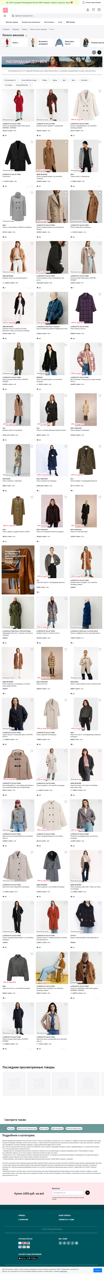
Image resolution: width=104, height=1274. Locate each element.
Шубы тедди (44, 1128)
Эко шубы (11, 1128)
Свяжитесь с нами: (66, 1220)
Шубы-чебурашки (57, 1128)
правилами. (63, 1271)
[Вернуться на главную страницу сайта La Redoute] (5, 10)
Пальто (52, 29)
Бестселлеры (49, 22)
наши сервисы (64, 1215)
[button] (99, 9)
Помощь (21, 1215)
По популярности (10, 80)
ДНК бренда (70, 22)
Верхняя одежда (12, 22)
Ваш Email (56, 1188)
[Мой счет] (87, 9)
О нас (60, 22)
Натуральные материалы (31, 22)
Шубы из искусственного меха (26, 1128)
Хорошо (97, 1270)
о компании (23, 1220)
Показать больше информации (52, 1229)
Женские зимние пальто (74, 1128)
